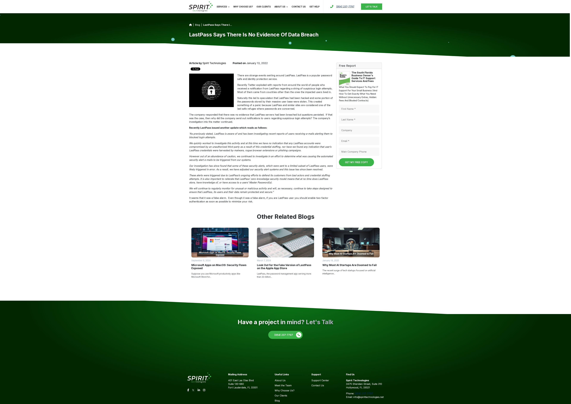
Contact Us (299, 6)
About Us (280, 6)
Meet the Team (283, 385)
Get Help (314, 6)
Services (222, 6)
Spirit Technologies (214, 63)
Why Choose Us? (243, 6)
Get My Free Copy (356, 162)
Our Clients (264, 6)
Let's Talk (372, 6)
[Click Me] (188, 390)
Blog (197, 24)
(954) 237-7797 (345, 6)
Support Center (320, 380)
